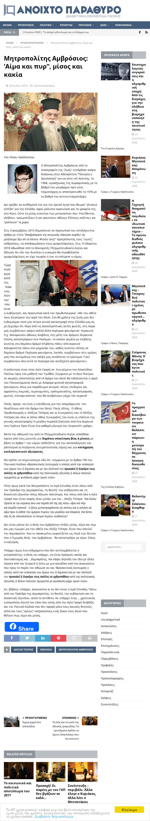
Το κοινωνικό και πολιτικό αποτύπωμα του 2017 (18, 789)
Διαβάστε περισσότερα (54, 816)
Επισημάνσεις (110, 646)
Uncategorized (110, 619)
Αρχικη (7, 25)
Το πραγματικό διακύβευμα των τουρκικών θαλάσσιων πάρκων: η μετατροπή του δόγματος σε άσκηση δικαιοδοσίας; (139, 435)
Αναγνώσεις (109, 626)
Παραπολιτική (110, 652)
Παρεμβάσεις (109, 658)
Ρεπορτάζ (107, 691)
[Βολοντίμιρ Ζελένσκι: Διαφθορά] (115, 505)
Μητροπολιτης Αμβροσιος (76, 649)
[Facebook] (139, 32)
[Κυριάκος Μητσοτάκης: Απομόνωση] (115, 167)
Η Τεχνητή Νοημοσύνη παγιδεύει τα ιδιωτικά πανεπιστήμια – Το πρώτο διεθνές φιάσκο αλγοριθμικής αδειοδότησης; (139, 229)
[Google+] (146, 32)
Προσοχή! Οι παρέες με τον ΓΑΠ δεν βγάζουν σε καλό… (50, 791)
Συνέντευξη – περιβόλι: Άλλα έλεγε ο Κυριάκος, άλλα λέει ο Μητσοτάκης (82, 793)
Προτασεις (85, 25)
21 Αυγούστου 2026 (138, 384)
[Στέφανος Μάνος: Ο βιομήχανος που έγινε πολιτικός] (115, 361)
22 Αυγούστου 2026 (138, 138)
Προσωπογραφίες (44, 85)
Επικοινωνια (123, 25)
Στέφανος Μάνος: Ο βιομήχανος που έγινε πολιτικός (139, 363)
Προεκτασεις (26, 25)
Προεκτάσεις (109, 672)
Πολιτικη (45, 25)
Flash (104, 613)
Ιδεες (103, 25)
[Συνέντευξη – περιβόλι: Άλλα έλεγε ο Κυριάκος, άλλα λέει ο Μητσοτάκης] (82, 772)
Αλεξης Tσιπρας (23, 649)
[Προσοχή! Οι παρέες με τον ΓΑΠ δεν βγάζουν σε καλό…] (51, 772)
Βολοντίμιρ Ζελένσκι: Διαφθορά (139, 503)
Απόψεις (106, 632)
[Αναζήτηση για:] (123, 547)
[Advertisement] (50, 685)
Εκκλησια (46, 649)
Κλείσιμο (129, 809)
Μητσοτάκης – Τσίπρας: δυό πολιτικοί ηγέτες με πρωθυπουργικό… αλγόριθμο (139, 305)
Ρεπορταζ (66, 25)
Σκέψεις (106, 698)
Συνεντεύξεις (109, 704)
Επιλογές (106, 639)
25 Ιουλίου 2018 (18, 85)
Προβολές (107, 665)
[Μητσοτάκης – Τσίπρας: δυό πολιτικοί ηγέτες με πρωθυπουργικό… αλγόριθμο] (115, 295)
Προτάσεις (108, 685)
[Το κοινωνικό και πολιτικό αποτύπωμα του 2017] (19, 770)
